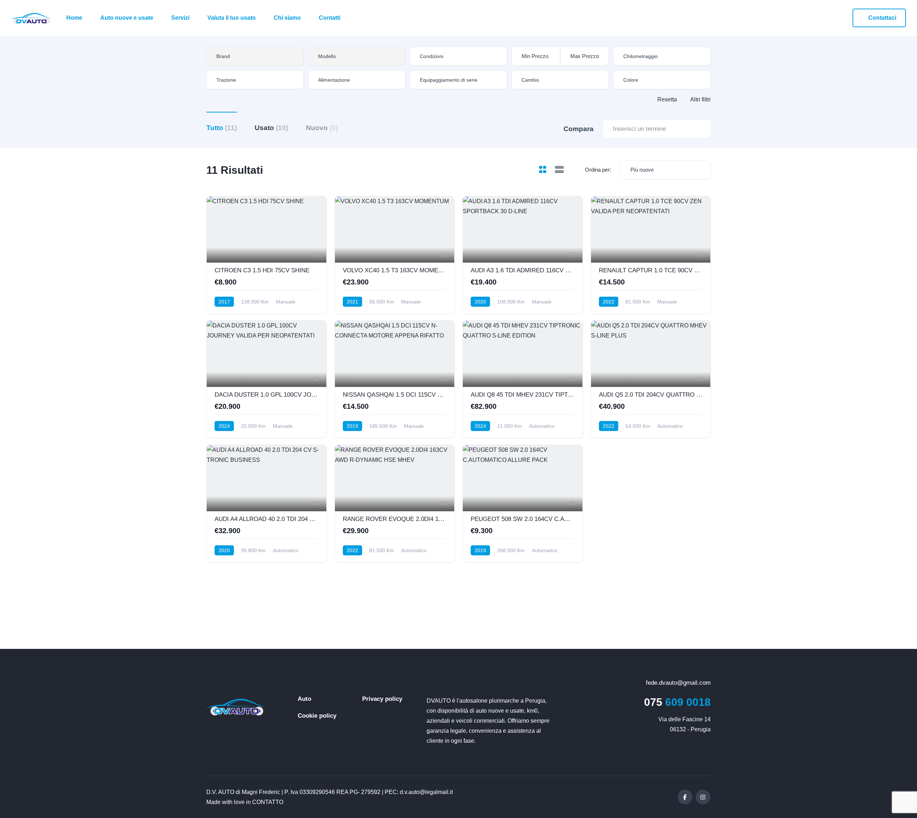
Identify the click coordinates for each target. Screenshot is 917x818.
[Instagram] (703, 797)
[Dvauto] (31, 18)
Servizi (180, 18)
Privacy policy (382, 698)
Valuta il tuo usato (231, 18)
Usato (271, 127)
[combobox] (255, 56)
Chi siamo (287, 18)
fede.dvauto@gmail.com (677, 682)
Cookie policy (317, 715)
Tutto (221, 127)
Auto (304, 698)
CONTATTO (267, 802)
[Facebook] (685, 797)
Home (74, 18)
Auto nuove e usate (126, 18)
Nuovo (322, 127)
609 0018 (677, 702)
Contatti (329, 18)
